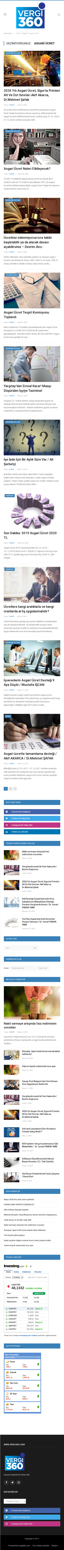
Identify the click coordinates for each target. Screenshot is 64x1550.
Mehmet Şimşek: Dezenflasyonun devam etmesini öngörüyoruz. (30, 1215)
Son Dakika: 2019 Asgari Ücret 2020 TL (30, 535)
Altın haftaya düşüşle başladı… (16, 1210)
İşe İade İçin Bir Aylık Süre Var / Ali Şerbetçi (28, 462)
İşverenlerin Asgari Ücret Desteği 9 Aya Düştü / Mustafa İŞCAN (29, 682)
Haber (11, 105)
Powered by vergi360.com (19, 1546)
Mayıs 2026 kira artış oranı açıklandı (19, 1199)
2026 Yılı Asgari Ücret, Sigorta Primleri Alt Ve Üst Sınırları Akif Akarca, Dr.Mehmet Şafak (32, 95)
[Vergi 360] (32, 14)
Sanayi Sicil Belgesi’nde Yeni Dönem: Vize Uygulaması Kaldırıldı (40, 1082)
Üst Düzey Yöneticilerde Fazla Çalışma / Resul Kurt (40, 1175)
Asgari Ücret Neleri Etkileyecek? (27, 168)
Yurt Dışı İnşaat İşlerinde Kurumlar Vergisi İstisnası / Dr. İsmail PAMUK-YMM (39, 922)
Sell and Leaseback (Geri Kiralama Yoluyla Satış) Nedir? (39, 1130)
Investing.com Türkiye (28, 1335)
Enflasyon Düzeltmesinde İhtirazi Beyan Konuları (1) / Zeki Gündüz (38, 1160)
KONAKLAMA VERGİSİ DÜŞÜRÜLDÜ (19, 1204)
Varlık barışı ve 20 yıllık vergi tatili (17, 1220)
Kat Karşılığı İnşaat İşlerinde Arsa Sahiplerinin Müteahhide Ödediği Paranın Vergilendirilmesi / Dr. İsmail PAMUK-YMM (40, 903)
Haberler (10, 495)
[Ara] (59, 14)
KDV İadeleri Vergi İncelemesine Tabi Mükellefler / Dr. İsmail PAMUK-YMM (40, 1145)
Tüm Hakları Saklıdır (40, 1546)
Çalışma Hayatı (12, 275)
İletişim (54, 1546)
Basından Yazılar (13, 53)
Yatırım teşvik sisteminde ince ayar (39, 1066)
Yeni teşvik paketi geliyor (14, 1235)
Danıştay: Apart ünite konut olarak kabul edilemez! (41, 1052)
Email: (6, 968)
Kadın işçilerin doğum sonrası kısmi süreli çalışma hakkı (27, 1240)
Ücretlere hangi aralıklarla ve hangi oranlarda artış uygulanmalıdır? (29, 609)
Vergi (8, 716)
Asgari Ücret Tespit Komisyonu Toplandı (26, 315)
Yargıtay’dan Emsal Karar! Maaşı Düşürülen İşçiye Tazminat (27, 388)
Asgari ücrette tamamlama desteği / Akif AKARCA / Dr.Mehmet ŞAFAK (30, 756)
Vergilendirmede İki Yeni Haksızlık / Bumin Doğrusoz (39, 868)
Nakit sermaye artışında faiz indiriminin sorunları (35, 853)
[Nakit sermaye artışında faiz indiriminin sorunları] (32, 1003)
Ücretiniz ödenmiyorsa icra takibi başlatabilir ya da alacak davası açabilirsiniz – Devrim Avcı (28, 242)
